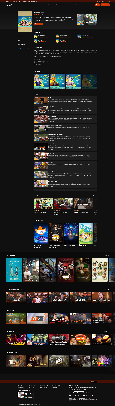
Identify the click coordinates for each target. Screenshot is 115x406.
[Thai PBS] (8, 5)
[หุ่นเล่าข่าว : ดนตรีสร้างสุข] (43, 203)
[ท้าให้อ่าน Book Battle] (71, 233)
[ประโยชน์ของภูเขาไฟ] (41, 119)
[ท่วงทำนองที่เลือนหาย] (48, 270)
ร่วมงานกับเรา (31, 387)
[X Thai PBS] (73, 395)
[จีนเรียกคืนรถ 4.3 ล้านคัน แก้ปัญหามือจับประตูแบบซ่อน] (59, 339)
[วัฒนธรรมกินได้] (80, 361)
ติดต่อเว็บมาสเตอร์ (43, 387)
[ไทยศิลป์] (59, 361)
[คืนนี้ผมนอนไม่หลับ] (83, 270)
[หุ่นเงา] (41, 100)
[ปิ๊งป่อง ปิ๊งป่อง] (86, 233)
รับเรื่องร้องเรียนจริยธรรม (56, 385)
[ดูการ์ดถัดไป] (95, 203)
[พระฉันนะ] (16, 318)
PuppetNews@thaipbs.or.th (41, 62)
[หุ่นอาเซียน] (41, 156)
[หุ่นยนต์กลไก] (41, 146)
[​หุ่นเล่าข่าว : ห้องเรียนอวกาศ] (83, 203)
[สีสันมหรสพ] (102, 361)
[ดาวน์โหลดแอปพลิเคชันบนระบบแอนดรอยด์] (29, 397)
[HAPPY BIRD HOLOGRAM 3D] (41, 233)
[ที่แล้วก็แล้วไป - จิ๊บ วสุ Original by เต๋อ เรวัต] (59, 297)
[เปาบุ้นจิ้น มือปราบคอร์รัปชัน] (66, 270)
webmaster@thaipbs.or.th (79, 391)
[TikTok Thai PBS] (87, 395)
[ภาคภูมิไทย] (16, 361)
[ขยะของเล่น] (41, 165)
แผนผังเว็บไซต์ (20, 385)
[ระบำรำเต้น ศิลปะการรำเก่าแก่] (41, 137)
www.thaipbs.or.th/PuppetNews (42, 61)
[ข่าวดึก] (37, 318)
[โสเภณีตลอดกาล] (16, 339)
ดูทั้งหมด (65, 189)
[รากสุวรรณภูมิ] (37, 361)
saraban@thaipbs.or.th (85, 392)
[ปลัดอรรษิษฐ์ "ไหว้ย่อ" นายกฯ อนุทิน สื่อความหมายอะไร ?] (80, 318)
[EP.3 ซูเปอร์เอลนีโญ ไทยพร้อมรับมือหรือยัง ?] (80, 339)
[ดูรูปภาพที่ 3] (73, 81)
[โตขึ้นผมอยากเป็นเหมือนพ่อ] (41, 128)
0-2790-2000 (73, 389)
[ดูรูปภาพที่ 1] (41, 81)
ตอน (19, 40)
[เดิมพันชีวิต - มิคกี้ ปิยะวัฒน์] (80, 297)
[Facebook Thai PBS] (70, 395)
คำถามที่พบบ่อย (20, 387)
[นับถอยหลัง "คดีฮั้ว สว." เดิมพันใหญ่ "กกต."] (102, 318)
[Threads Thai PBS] (78, 395)
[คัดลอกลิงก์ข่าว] (28, 48)
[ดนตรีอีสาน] (41, 174)
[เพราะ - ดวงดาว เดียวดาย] (16, 297)
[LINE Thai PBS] (81, 395)
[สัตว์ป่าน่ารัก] (41, 109)
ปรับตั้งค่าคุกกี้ (54, 387)
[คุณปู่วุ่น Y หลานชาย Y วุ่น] (31, 270)
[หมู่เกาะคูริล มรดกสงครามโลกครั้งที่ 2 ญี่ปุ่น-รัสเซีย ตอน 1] (59, 318)
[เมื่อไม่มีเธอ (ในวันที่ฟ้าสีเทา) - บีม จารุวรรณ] (102, 297)
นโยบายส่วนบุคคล (32, 385)
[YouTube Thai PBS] (84, 395)
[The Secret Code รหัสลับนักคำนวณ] (56, 233)
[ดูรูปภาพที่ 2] (57, 81)
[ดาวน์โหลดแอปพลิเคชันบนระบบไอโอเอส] (29, 394)
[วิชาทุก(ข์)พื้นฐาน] (100, 270)
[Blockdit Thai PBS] (90, 395)
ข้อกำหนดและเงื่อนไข (44, 385)
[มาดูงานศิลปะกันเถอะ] (41, 184)
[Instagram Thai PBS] (76, 395)
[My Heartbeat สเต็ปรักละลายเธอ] (14, 270)
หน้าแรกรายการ (21, 36)
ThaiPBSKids (38, 64)
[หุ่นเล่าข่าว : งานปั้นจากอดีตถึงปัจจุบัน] (63, 203)
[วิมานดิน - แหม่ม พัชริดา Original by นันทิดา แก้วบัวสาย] (37, 297)
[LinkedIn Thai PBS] (92, 395)
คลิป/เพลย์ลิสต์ (21, 44)
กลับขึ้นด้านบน (93, 381)
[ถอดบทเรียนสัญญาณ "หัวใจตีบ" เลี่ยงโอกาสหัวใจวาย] (102, 339)
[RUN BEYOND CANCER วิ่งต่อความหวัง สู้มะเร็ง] (37, 339)
